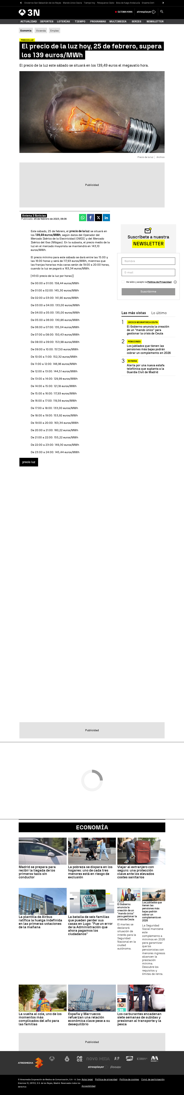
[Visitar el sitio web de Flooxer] (115, 1067)
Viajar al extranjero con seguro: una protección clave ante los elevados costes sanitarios (135, 872)
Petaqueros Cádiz (105, 3)
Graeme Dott (148, 3)
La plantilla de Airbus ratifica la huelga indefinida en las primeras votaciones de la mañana (40, 922)
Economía (92, 827)
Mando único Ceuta (72, 3)
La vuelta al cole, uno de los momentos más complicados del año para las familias (40, 1019)
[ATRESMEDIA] (30, 1063)
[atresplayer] (146, 11)
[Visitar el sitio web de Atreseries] (117, 1059)
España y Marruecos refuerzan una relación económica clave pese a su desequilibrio (89, 1019)
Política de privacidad (106, 1079)
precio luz (28, 462)
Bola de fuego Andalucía (128, 3)
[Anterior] (21, 3)
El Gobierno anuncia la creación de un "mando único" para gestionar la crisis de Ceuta (148, 330)
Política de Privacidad (159, 282)
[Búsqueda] (161, 11)
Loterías (63, 21)
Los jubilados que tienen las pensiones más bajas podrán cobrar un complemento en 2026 (149, 349)
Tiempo (80, 21)
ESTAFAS (132, 361)
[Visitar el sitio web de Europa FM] (142, 1059)
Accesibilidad (88, 1086)
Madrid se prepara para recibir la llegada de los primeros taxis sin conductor (37, 872)
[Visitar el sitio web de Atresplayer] (98, 1067)
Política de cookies (129, 1079)
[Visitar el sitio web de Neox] (79, 1059)
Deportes (46, 21)
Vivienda (41, 30)
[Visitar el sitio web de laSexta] (67, 1059)
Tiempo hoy (89, 3)
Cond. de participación (153, 1079)
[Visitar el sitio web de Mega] (104, 1059)
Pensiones (134, 341)
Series (136, 21)
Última (125, 12)
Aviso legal (87, 1079)
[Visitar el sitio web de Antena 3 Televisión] (54, 1059)
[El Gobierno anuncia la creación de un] (129, 894)
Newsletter (155, 21)
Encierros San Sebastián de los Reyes (42, 3)
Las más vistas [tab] (133, 313)
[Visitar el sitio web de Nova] (92, 1059)
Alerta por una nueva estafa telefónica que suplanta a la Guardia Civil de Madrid (145, 369)
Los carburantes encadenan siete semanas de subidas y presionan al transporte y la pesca (139, 1019)
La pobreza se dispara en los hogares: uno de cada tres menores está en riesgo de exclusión (90, 872)
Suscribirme (148, 291)
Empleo (54, 30)
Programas (98, 21)
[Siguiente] (163, 3)
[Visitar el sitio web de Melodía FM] (154, 1059)
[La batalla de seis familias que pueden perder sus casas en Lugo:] (92, 901)
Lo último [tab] (159, 313)
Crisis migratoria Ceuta (143, 322)
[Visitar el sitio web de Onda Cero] (129, 1059)
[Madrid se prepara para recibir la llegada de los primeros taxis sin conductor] (43, 851)
